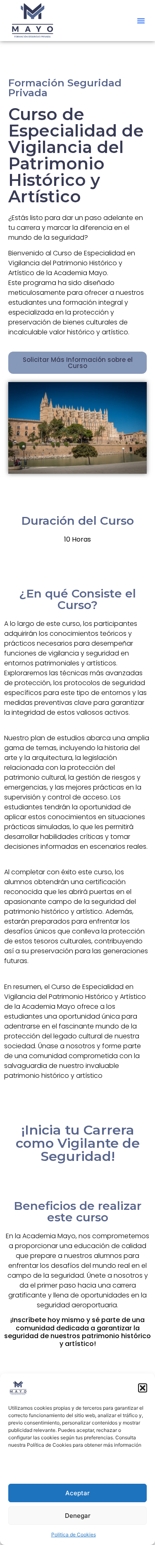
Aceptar (77, 1493)
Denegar (78, 1516)
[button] (142, 1388)
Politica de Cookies (73, 1534)
